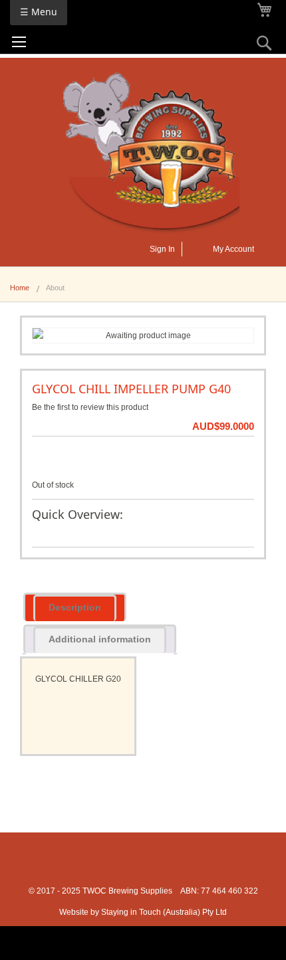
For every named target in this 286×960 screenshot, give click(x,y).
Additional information (100, 639)
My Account (233, 249)
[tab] (74, 607)
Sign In (162, 249)
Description (75, 607)
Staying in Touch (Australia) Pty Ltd (164, 912)
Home (19, 288)
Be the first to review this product (90, 407)
